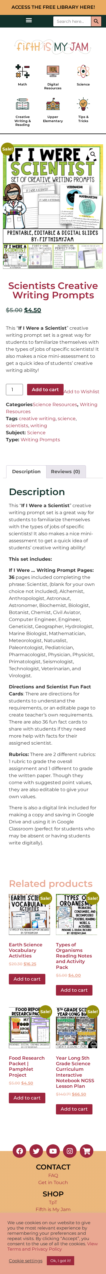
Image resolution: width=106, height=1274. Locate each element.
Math (22, 84)
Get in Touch (53, 1182)
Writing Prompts (40, 439)
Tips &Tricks (83, 119)
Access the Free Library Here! (53, 7)
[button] (29, 20)
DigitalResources (53, 86)
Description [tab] (26, 471)
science (67, 418)
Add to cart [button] (27, 979)
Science (83, 84)
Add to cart (45, 389)
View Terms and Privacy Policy (52, 1246)
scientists (17, 425)
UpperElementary (53, 119)
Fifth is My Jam (53, 1209)
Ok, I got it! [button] (60, 1260)
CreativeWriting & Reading (22, 121)
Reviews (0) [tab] (65, 471)
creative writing (37, 418)
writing (38, 425)
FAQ (53, 1175)
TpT (53, 1202)
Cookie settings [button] (25, 1260)
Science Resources (55, 404)
